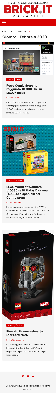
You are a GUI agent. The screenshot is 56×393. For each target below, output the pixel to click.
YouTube (33, 376)
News (18, 79)
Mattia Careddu (17, 340)
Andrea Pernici (16, 202)
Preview (19, 181)
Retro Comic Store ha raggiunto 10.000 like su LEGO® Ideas (24, 89)
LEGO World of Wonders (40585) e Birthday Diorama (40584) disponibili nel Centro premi (27, 192)
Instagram (28, 376)
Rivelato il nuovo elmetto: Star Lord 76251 (25, 333)
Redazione (14, 97)
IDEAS (10, 79)
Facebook (23, 376)
